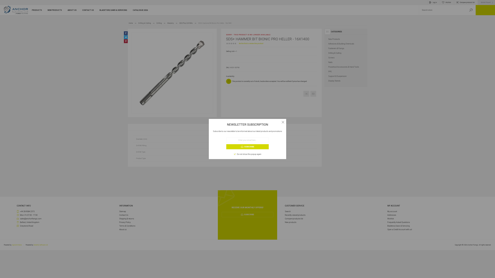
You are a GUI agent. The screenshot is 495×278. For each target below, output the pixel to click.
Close (283, 122)
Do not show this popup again (249, 154)
